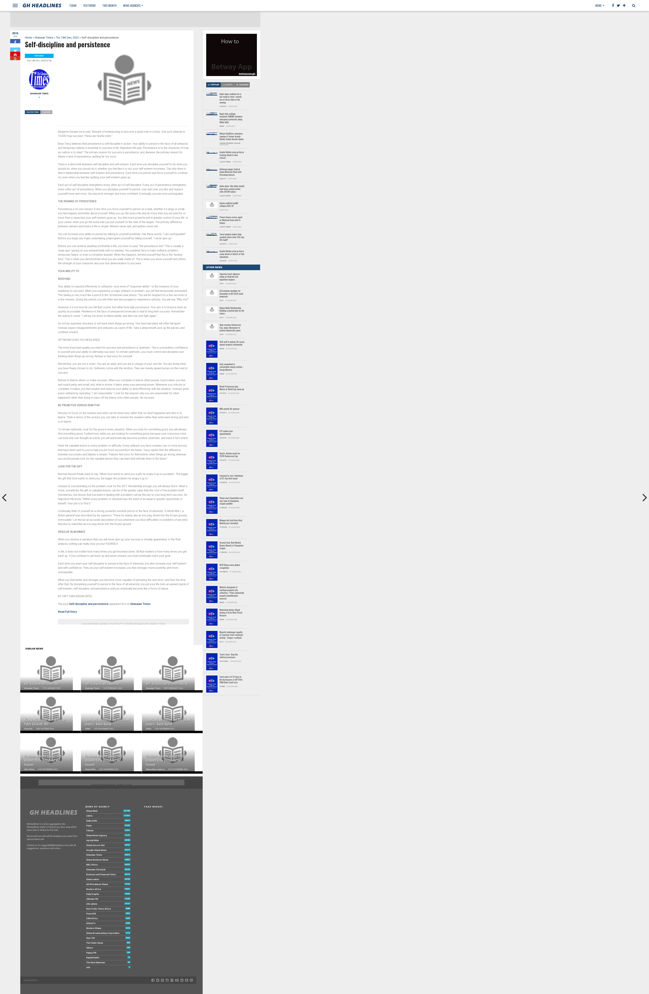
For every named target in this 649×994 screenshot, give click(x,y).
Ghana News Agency (96, 835)
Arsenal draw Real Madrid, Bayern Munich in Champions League (232, 545)
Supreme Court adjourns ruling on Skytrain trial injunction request (230, 277)
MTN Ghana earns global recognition (230, 566)
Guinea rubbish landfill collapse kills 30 (229, 204)
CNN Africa (92, 918)
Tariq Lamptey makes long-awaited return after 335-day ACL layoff (232, 237)
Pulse (89, 825)
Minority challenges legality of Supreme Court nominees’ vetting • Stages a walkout (232, 635)
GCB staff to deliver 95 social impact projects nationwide (232, 343)
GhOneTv (90, 923)
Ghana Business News (97, 859)
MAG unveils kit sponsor (229, 409)
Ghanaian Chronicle (96, 869)
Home (28, 37)
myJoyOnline (92, 840)
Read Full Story (67, 611)
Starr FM (90, 938)
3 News (89, 830)
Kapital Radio (92, 957)
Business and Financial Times (101, 874)
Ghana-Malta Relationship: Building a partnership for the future (232, 311)
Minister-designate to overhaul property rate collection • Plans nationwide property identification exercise (232, 593)
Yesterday (89, 5)
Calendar (243, 85)
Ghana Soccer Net (95, 845)
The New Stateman (95, 962)
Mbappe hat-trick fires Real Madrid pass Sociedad (231, 522)
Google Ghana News (96, 850)
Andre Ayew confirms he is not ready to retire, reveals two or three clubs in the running (231, 98)
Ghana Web (92, 811)
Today (73, 5)
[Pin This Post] (15, 54)
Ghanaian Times (44, 37)
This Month (109, 5)
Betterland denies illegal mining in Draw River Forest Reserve (231, 613)
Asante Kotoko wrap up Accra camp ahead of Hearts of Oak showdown (232, 254)
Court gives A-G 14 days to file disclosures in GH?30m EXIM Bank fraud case (231, 680)
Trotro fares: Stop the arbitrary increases (229, 656)
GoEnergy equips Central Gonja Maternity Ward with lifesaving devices (230, 172)
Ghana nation (92, 879)
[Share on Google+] (15, 58)
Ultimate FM (92, 899)
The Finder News (94, 943)
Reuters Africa (93, 889)
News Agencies (132, 5)
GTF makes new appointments (226, 432)
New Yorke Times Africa (98, 908)
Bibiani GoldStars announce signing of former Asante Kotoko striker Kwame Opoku (232, 136)
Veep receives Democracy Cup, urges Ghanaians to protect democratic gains (230, 328)
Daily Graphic (92, 894)
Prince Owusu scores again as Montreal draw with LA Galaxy (231, 220)
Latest (229, 85)
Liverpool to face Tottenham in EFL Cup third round (231, 477)
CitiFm (89, 816)
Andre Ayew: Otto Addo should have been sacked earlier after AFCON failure (232, 189)
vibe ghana (91, 904)
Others (89, 948)
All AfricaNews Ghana (97, 884)
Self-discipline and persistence (89, 604)
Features (47, 112)
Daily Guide (91, 820)
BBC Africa (92, 864)
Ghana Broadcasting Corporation (102, 933)
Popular (215, 85)
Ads (88, 967)
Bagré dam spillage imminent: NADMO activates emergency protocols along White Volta (231, 118)
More (598, 5)
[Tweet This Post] (15, 49)
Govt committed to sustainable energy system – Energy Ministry (232, 367)
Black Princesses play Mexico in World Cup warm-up (232, 388)
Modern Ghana (93, 928)
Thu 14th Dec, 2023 (67, 37)
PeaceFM (91, 913)
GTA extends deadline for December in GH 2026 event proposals (231, 294)
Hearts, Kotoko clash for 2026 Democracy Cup (230, 455)
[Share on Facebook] (15, 41)
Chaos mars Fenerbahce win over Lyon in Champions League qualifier (231, 501)
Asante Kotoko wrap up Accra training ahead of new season (232, 155)
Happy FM (91, 952)
